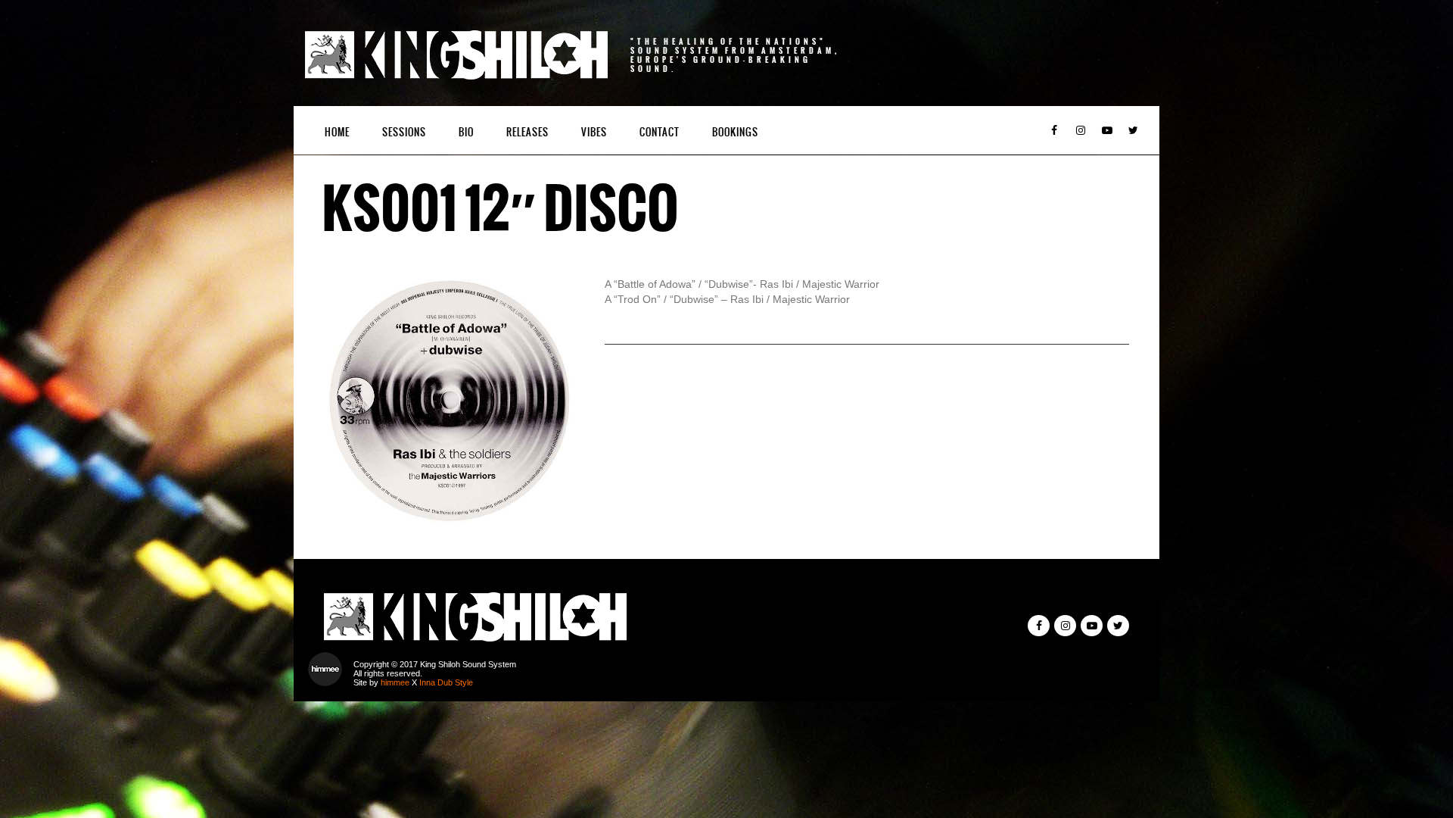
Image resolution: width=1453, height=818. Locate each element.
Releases (527, 132)
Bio (466, 132)
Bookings (735, 132)
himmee (395, 682)
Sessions (404, 132)
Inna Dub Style (446, 682)
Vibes (594, 132)
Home (337, 132)
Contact (659, 132)
